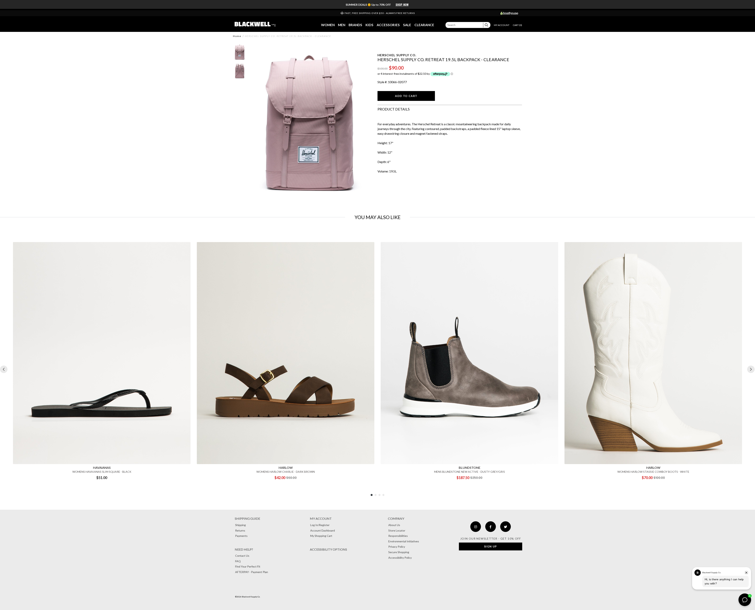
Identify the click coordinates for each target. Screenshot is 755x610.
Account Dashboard (322, 530)
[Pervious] (3, 369)
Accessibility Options (328, 549)
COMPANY (396, 518)
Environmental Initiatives (403, 541)
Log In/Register (320, 525)
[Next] (751, 369)
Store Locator (396, 530)
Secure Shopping (398, 552)
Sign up (490, 546)
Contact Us (242, 555)
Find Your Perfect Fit (247, 566)
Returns (240, 530)
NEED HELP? (244, 549)
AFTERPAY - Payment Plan (251, 572)
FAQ (238, 561)
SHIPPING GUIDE (247, 518)
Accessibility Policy (400, 557)
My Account (321, 518)
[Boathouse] (509, 13)
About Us (394, 525)
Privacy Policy (396, 546)
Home (237, 36)
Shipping (240, 525)
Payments (241, 535)
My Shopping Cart (321, 535)
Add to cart (406, 96)
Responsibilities (398, 535)
